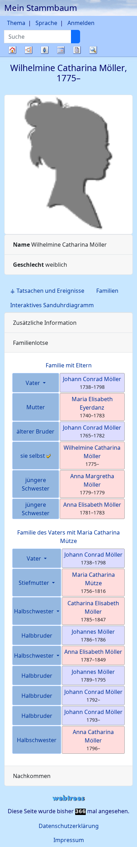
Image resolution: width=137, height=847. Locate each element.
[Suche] (75, 36)
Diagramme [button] (28, 50)
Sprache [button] (46, 23)
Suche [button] (93, 50)
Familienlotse (30, 343)
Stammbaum (12, 56)
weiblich (40, 264)
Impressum (68, 840)
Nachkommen (32, 776)
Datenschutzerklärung (69, 826)
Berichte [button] (77, 50)
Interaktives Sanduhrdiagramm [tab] (52, 305)
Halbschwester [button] (34, 611)
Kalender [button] (61, 50)
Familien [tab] (107, 291)
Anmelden (80, 23)
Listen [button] (44, 50)
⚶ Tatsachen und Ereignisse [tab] (47, 291)
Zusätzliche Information (45, 323)
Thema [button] (16, 23)
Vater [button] (33, 383)
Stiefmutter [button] (35, 583)
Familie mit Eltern (69, 365)
